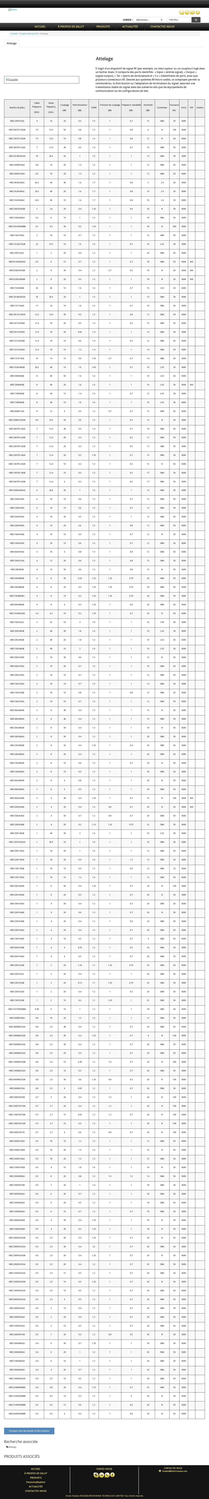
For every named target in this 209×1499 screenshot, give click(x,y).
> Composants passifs (28, 33)
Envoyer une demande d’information (29, 1430)
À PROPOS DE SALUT (71, 26)
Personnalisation (35, 1482)
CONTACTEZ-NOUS (162, 26)
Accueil (40, 26)
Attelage (12, 1447)
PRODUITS (103, 26)
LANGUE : (128, 19)
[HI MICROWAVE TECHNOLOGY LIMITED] (12, 9)
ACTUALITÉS (130, 26)
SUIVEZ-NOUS (104, 1468)
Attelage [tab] (11, 43)
